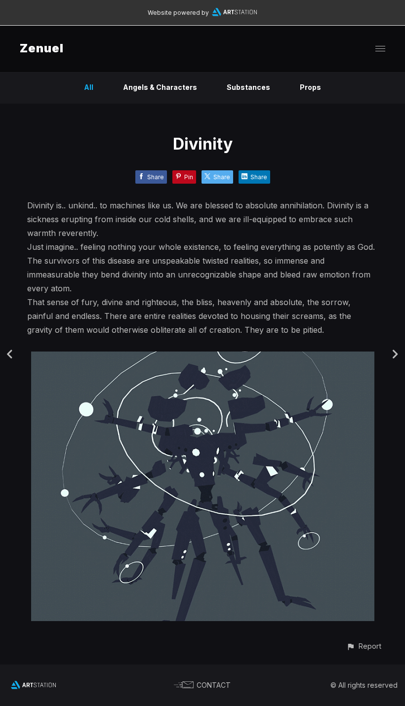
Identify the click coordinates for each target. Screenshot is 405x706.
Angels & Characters (160, 87)
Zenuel (42, 48)
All (88, 87)
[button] (363, 646)
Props (310, 87)
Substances (248, 87)
